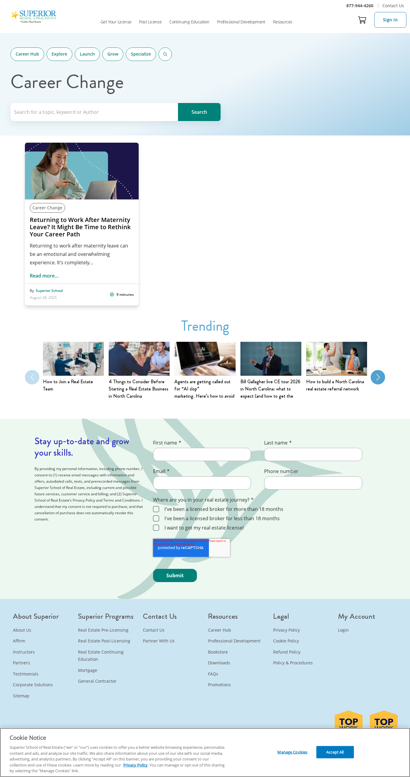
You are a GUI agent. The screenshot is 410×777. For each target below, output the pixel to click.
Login (343, 630)
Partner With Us (159, 641)
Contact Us (393, 5)
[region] (205, 752)
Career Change (47, 208)
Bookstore (218, 652)
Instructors (24, 652)
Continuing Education (189, 22)
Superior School (49, 291)
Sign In (390, 20)
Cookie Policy (286, 641)
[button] (378, 377)
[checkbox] (263, 519)
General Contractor (97, 681)
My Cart (362, 20)
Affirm (19, 641)
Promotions (219, 684)
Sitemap (21, 696)
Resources (282, 22)
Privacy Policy (286, 630)
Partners (21, 663)
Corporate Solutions (33, 684)
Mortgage (87, 670)
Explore (59, 54)
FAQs (213, 674)
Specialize (141, 54)
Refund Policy (286, 652)
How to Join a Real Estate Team (68, 385)
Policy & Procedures (293, 663)
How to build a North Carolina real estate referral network (335, 385)
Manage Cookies (292, 751)
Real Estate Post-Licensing (104, 641)
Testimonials (25, 674)
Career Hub (27, 54)
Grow (112, 54)
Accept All (335, 751)
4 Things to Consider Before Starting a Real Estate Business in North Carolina (138, 388)
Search (165, 54)
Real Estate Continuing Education (101, 655)
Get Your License (116, 22)
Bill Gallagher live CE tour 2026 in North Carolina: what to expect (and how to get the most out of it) (270, 389)
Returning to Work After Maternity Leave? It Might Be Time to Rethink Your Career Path (80, 227)
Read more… (44, 275)
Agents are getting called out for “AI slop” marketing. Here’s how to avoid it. (204, 389)
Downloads (219, 663)
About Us (22, 630)
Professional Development (241, 22)
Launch (87, 54)
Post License (150, 22)
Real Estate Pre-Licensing (103, 630)
